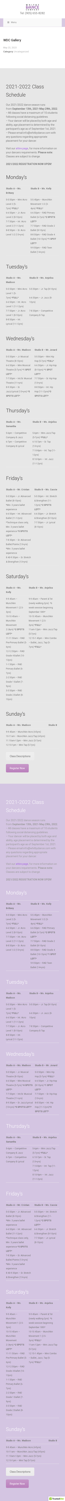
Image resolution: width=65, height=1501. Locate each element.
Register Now (17, 768)
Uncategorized (21, 51)
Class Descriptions (20, 756)
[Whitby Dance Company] (32, 7)
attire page (22, 148)
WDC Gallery (12, 40)
